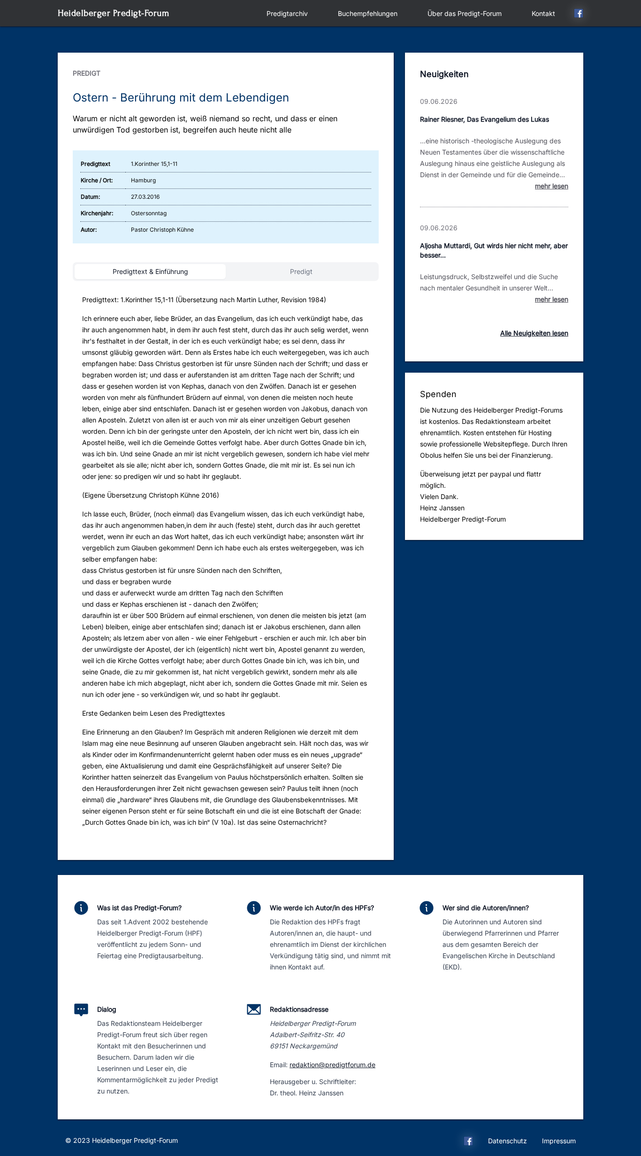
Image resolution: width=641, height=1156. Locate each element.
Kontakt (543, 13)
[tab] (150, 271)
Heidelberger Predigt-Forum (113, 13)
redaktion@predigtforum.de (332, 1065)
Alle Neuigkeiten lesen (534, 333)
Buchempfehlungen (367, 13)
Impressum (559, 1141)
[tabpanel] (226, 565)
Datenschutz (507, 1141)
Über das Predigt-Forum (464, 13)
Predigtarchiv (287, 13)
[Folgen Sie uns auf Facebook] (578, 14)
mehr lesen (551, 186)
